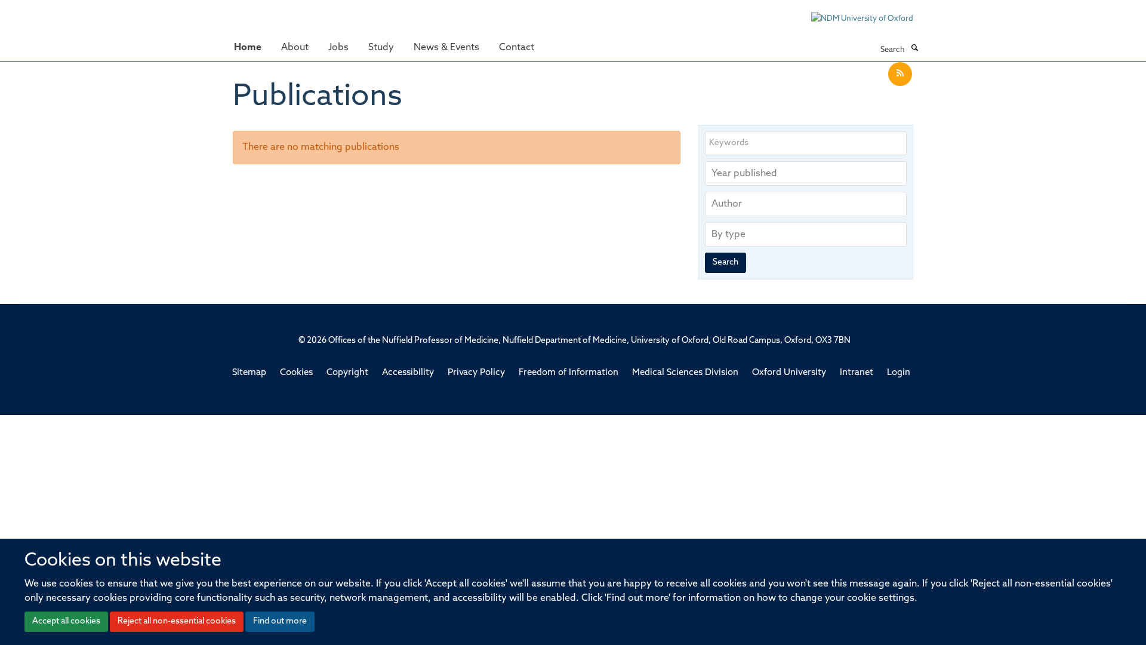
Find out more (280, 621)
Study (381, 48)
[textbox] (808, 174)
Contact (516, 48)
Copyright (347, 372)
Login (898, 372)
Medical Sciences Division (685, 372)
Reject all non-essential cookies (177, 621)
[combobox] (806, 173)
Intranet (856, 372)
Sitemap (249, 372)
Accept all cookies (66, 621)
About (295, 48)
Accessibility (408, 372)
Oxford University (789, 372)
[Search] (914, 49)
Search (725, 262)
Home (247, 48)
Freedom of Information (568, 372)
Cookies (296, 372)
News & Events (446, 48)
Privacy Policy (476, 372)
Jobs (338, 48)
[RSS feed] (900, 74)
